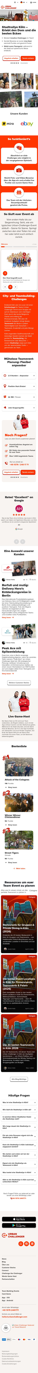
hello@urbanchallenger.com (14, 1316)
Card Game (6, 1294)
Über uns (5, 1265)
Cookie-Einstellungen (9, 1364)
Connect (5, 1270)
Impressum (5, 1351)
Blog (4, 1262)
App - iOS (6, 1298)
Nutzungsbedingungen (10, 1354)
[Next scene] (15, 287)
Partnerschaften (8, 1279)
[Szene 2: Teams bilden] (19, 247)
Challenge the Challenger (12, 1273)
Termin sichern (28, 472)
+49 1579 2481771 (10, 1310)
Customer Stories (9, 1268)
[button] (15, 2)
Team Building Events (10, 1291)
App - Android (7, 1300)
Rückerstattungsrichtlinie (10, 1356)
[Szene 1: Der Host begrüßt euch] (7, 247)
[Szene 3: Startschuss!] (31, 247)
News (4, 1259)
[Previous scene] (5, 287)
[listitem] (12, 124)
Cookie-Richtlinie (8, 1359)
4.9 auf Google (24, 63)
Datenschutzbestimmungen (11, 1361)
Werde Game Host (9, 1276)
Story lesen (6, 617)
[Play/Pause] (10, 287)
